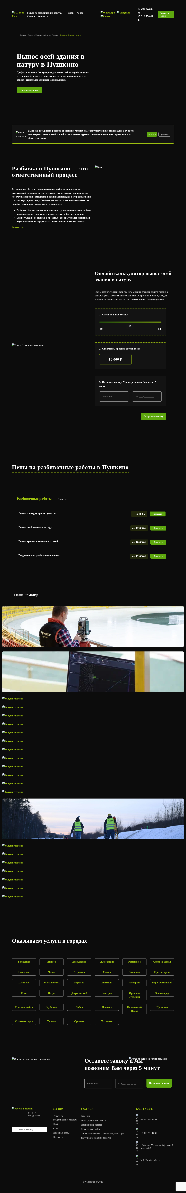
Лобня (79, 1007)
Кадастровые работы (91, 1129)
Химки (107, 972)
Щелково (23, 982)
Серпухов (79, 972)
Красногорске (162, 972)
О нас (80, 13)
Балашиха (24, 961)
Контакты (43, 16)
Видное (51, 961)
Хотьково (106, 1021)
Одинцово (134, 972)
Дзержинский (79, 993)
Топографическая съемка (93, 1120)
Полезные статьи (61, 1133)
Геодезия (55, 35)
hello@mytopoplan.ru (151, 1160)
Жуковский (107, 961)
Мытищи (106, 982)
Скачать (152, 134)
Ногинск (107, 1007)
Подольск (24, 972)
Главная (23, 35)
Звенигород (162, 993)
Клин (24, 993)
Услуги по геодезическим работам (44, 13)
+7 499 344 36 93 (149, 1119)
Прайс (71, 13)
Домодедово (79, 961)
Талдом (51, 1021)
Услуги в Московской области (39, 35)
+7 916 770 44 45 (149, 1133)
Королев (79, 982)
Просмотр (164, 134)
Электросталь (51, 982)
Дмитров (107, 993)
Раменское (134, 961)
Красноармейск (24, 1007)
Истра (51, 993)
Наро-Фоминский (162, 982)
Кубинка (51, 1007)
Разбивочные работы (91, 1125)
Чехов (51, 972)
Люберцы (134, 982)
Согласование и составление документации (102, 1133)
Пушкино (162, 1007)
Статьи (31, 16)
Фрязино (79, 1021)
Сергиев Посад (162, 961)
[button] (51, 227)
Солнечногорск (24, 1021)
